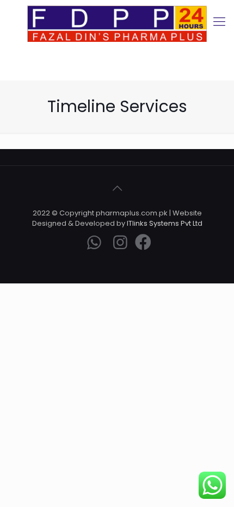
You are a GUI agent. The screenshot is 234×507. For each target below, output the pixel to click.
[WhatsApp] (94, 245)
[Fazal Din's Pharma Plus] (117, 23)
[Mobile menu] (219, 22)
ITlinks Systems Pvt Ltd (164, 223)
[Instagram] (120, 245)
